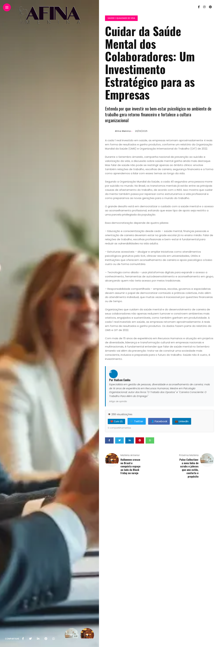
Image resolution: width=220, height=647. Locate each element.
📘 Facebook (159, 421)
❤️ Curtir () (116, 421)
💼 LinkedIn (182, 421)
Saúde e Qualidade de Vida (121, 18)
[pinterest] (46, 639)
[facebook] (23, 639)
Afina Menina (123, 131)
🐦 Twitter (136, 421)
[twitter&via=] (30, 639)
